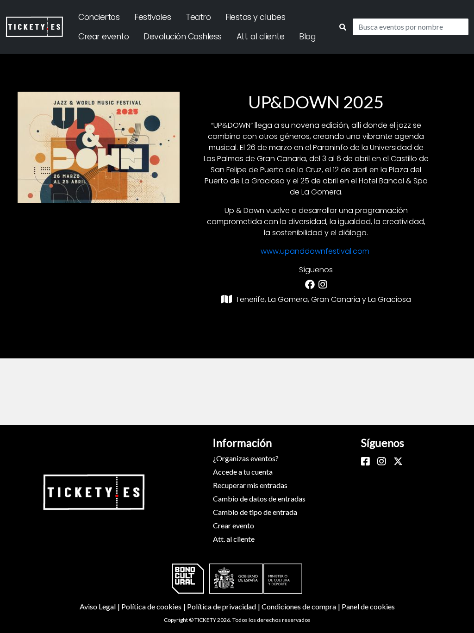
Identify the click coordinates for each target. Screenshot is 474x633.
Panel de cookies (368, 606)
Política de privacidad (224, 606)
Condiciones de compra (302, 606)
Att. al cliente (261, 36)
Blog (307, 36)
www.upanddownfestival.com (315, 251)
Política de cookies (154, 606)
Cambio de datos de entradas (259, 498)
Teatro (198, 17)
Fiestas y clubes (255, 17)
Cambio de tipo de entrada (255, 512)
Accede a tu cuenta (243, 471)
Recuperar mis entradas (250, 485)
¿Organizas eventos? (246, 458)
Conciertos (98, 17)
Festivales (152, 17)
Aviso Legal (100, 606)
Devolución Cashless (182, 36)
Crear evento (103, 36)
